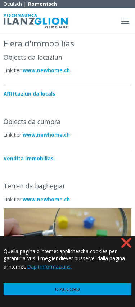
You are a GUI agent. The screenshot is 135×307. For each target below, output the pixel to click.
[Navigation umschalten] (125, 21)
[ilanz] (36, 21)
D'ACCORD (67, 289)
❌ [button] (126, 242)
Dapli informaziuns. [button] (49, 266)
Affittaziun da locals (29, 93)
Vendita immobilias (28, 158)
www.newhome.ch (46, 70)
